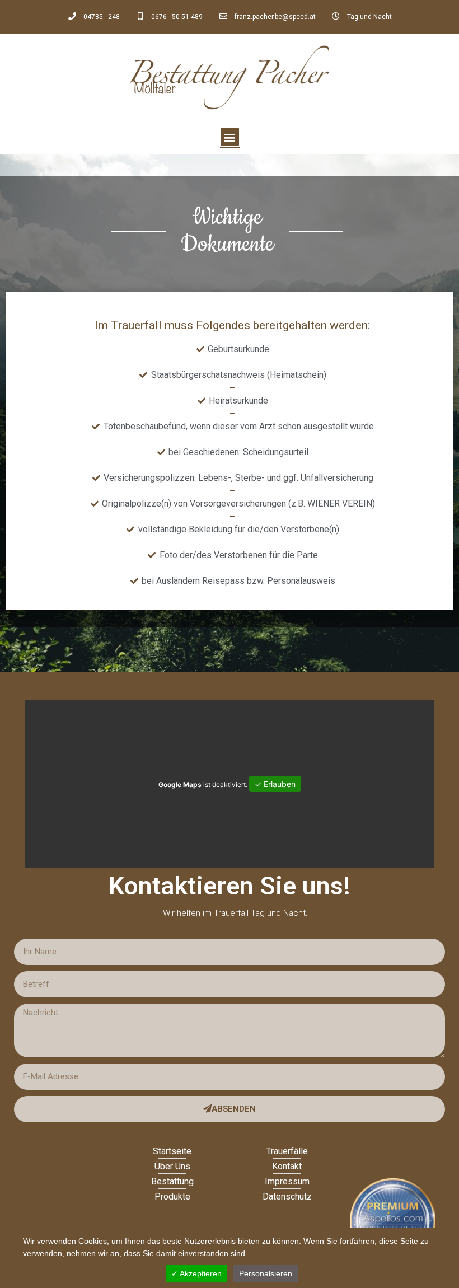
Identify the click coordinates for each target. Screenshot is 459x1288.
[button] (230, 137)
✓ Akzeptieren (196, 1273)
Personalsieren (265, 1273)
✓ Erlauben (275, 784)
